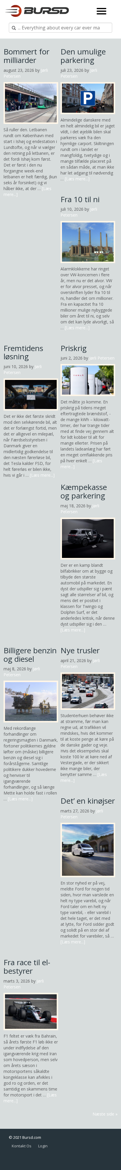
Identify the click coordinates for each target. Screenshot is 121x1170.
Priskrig (73, 348)
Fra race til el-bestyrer (27, 966)
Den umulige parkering (83, 55)
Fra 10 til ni (80, 199)
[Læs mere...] (77, 179)
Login (43, 1146)
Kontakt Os (21, 1146)
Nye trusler (80, 650)
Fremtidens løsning (23, 352)
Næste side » (105, 1114)
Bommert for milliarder (26, 55)
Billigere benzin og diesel (30, 654)
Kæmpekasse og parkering (83, 491)
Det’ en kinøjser (87, 800)
